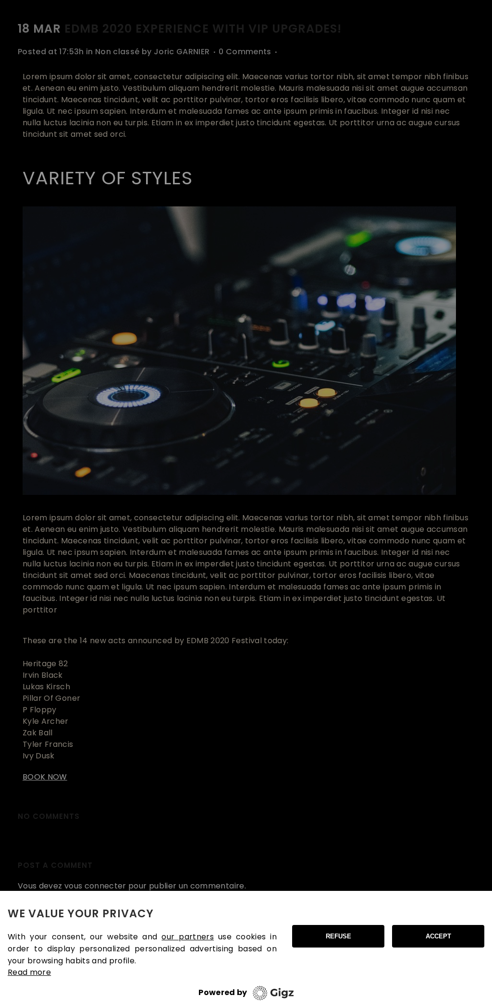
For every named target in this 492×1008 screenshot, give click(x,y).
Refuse (338, 936)
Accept (438, 936)
